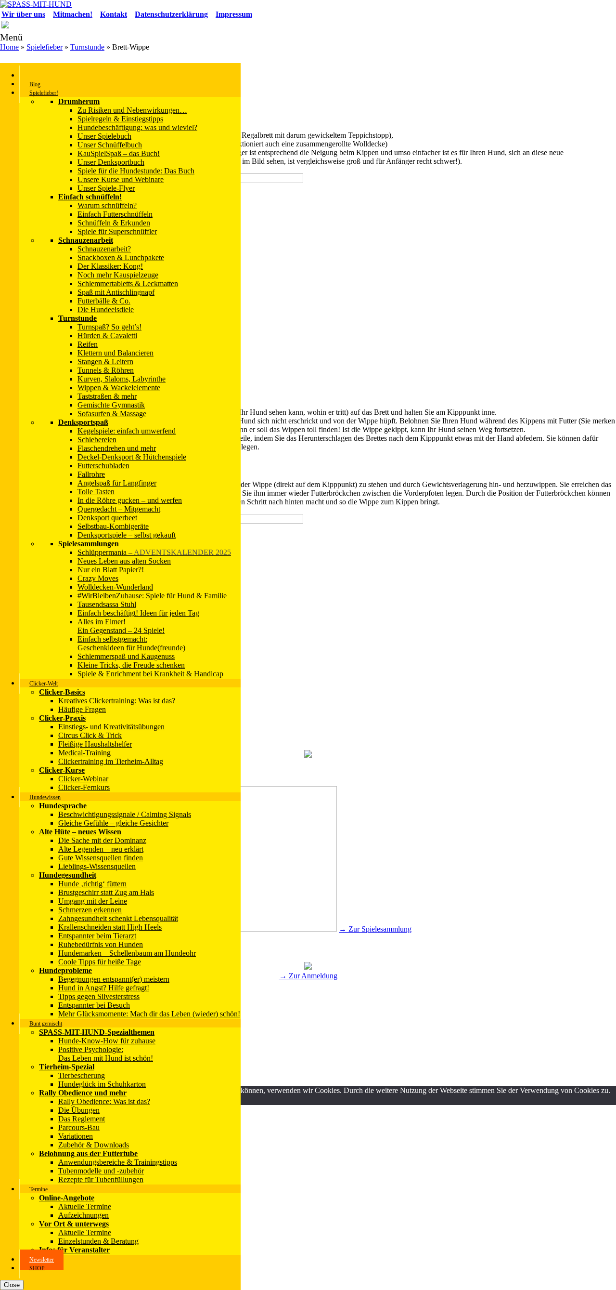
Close (12, 1285)
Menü (11, 37)
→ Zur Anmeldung (308, 976)
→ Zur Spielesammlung (375, 929)
